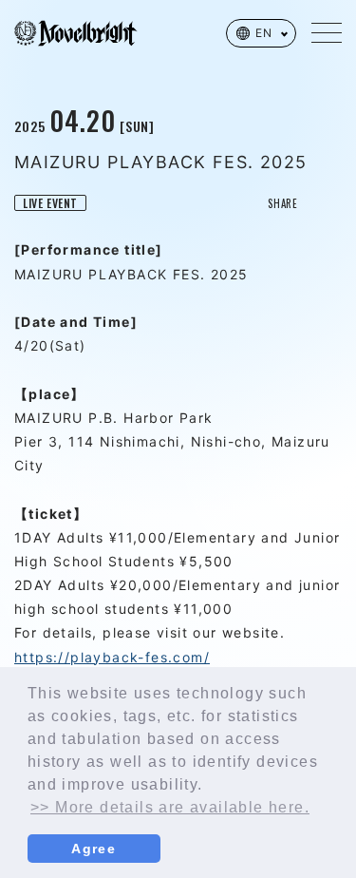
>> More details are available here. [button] (169, 807)
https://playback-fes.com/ (112, 657)
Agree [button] (93, 848)
